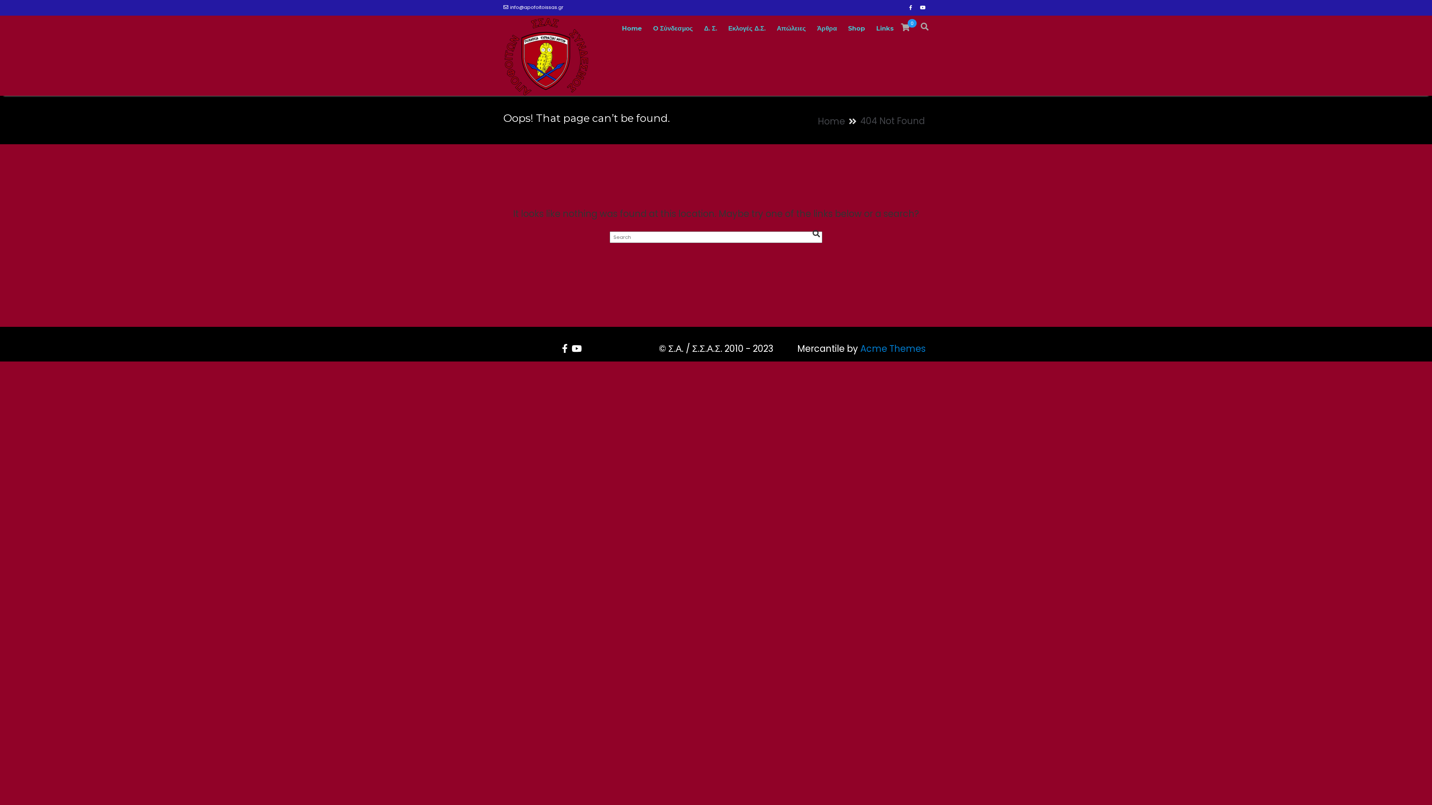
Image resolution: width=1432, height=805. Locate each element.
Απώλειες (791, 28)
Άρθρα (827, 28)
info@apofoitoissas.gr (536, 7)
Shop (856, 28)
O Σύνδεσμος (673, 28)
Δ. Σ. (710, 28)
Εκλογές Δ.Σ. (747, 28)
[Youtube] (923, 8)
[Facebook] (911, 8)
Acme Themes (893, 348)
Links (885, 28)
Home (632, 28)
